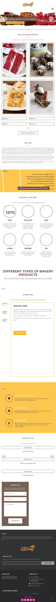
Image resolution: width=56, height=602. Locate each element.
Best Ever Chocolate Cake (28, 463)
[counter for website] (28, 599)
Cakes (46, 220)
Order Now (19, 333)
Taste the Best (21, 420)
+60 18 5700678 (34, 577)
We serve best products (24, 395)
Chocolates (28, 220)
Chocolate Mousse (28, 475)
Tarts (10, 220)
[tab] (5, 304)
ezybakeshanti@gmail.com (37, 583)
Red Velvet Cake (14, 72)
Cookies (10, 248)
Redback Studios (35, 593)
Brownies (28, 248)
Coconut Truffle (41, 72)
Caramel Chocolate (41, 120)
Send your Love (21, 408)
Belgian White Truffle (14, 120)
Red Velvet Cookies (28, 451)
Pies (46, 248)
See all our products (28, 133)
